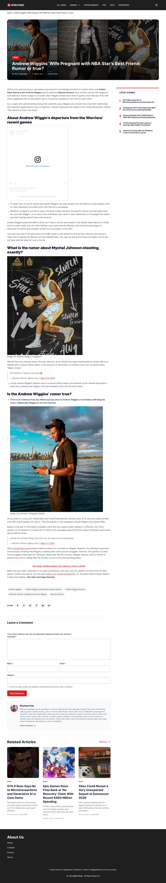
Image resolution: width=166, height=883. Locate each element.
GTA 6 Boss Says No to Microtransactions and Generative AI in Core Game (139, 101)
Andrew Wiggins (15, 589)
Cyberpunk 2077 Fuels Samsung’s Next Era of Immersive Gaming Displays (139, 109)
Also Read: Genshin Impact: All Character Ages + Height (59, 566)
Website (10, 675)
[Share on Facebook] (17, 605)
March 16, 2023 (48, 378)
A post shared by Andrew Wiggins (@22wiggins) (37, 196)
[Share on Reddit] (42, 605)
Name (10, 663)
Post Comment (17, 693)
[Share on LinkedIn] (30, 605)
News (9, 781)
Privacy (10, 852)
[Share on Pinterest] (36, 605)
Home (9, 13)
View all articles (26, 725)
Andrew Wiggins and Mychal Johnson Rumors (43, 589)
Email (63, 663)
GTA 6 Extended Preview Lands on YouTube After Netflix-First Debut (137, 124)
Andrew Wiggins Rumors (75, 589)
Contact (11, 847)
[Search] (156, 5)
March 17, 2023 (48, 543)
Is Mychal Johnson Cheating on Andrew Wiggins (28, 594)
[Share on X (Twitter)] (23, 605)
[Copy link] (49, 605)
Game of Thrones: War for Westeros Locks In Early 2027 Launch (138, 131)
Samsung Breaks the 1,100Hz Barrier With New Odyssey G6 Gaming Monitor (139, 116)
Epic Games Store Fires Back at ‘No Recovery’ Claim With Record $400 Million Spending (58, 793)
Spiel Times (78, 876)
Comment (12, 637)
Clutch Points (19, 548)
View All (103, 742)
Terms (10, 857)
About (10, 842)
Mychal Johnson (57, 594)
